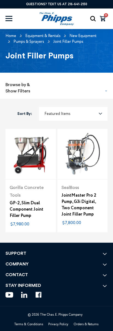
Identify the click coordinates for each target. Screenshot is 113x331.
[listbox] (73, 114)
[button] (56, 86)
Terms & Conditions (28, 324)
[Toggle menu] (14, 18)
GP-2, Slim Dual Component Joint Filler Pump (26, 209)
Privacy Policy (58, 324)
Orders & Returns (86, 324)
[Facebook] (38, 295)
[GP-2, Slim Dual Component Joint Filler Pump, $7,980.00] (30, 154)
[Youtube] (9, 295)
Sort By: (24, 114)
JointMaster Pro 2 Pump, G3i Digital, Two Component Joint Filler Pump (78, 204)
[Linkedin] (24, 295)
